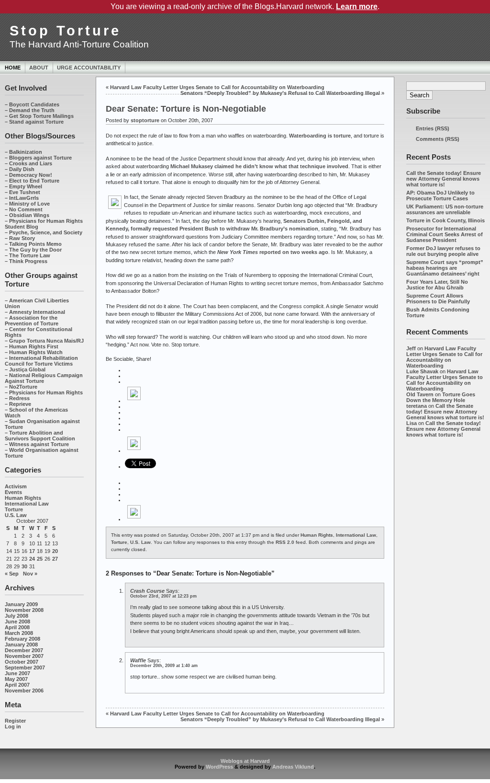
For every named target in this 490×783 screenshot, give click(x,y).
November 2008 (24, 610)
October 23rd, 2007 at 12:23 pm (163, 596)
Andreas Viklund (293, 767)
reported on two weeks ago (272, 252)
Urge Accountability (89, 67)
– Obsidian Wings (27, 215)
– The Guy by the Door (33, 250)
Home (13, 67)
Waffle (138, 660)
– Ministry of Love (27, 204)
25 (40, 559)
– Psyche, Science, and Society (43, 232)
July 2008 (16, 616)
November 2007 (24, 656)
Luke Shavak (422, 371)
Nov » (30, 573)
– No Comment (24, 209)
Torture (14, 509)
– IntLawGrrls (22, 198)
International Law (27, 504)
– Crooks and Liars (28, 163)
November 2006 (24, 690)
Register (15, 721)
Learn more (357, 6)
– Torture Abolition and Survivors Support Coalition (40, 435)
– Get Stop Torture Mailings (39, 116)
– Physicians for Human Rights (44, 392)
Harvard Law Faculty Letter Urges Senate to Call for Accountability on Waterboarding (444, 356)
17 (32, 551)
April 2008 (17, 627)
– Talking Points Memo (33, 244)
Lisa (411, 423)
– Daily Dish (19, 169)
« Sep (12, 573)
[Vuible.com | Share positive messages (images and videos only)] (134, 400)
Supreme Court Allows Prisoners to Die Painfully (438, 298)
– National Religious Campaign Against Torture (44, 378)
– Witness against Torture (37, 444)
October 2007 (21, 662)
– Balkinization (23, 152)
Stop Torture (65, 30)
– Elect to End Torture (32, 181)
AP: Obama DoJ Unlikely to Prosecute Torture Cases (440, 195)
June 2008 (17, 621)
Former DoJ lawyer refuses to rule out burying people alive (443, 251)
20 (55, 551)
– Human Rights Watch (34, 352)
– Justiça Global (25, 369)
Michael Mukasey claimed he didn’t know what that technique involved (259, 166)
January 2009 (21, 604)
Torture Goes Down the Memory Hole (440, 397)
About (38, 67)
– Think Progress (26, 261)
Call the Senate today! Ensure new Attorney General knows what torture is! (443, 178)
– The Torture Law (27, 255)
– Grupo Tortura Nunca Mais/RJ (44, 341)
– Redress (17, 398)
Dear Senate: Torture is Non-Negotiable (186, 109)
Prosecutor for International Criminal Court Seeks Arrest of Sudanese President (444, 234)
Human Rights (23, 498)
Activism (16, 486)
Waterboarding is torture (320, 135)
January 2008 (21, 644)
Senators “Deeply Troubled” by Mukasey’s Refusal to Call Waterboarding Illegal (280, 93)
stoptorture (145, 120)
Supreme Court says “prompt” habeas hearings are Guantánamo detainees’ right (444, 267)
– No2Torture (21, 387)
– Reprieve (18, 404)
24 (32, 559)
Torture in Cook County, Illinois (445, 220)
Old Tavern (420, 394)
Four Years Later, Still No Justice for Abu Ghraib (437, 284)
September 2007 (25, 667)
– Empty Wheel (23, 186)
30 (24, 566)
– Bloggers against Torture (38, 158)
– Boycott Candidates (32, 104)
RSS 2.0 (285, 542)
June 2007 (17, 673)
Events (13, 492)
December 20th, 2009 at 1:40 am (164, 665)
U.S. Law (16, 515)
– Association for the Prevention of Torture (31, 320)
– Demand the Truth (30, 110)
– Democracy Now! (28, 175)
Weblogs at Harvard (245, 761)
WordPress (219, 767)
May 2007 (16, 679)
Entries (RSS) (432, 128)
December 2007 (24, 650)
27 (55, 559)
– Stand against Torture (34, 122)
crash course (147, 591)
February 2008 (22, 639)
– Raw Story (20, 238)
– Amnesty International (35, 312)
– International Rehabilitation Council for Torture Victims (41, 361)
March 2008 (19, 633)
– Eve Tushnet (22, 192)
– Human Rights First (31, 346)
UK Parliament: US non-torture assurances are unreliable (444, 209)
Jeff (411, 348)
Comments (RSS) (437, 139)
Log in (13, 726)
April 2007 (17, 685)
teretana (416, 406)
